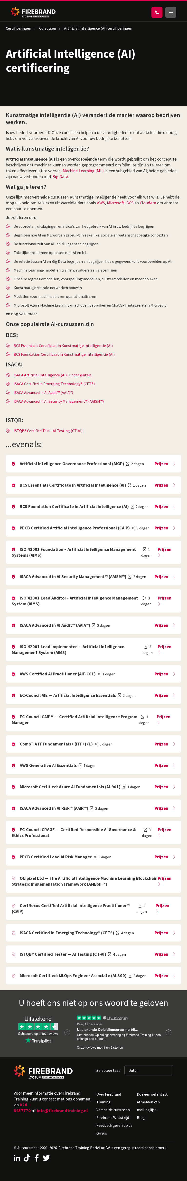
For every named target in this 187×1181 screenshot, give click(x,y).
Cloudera (148, 203)
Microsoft (115, 203)
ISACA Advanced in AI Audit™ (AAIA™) (43, 392)
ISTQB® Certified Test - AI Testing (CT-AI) (48, 430)
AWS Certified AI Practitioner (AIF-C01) (58, 674)
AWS (101, 203)
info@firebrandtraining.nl (62, 1110)
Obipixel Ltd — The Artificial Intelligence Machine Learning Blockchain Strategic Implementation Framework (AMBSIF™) (85, 881)
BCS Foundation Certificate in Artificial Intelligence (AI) (74, 506)
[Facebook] (36, 1158)
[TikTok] (27, 1158)
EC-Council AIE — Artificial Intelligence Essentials (68, 695)
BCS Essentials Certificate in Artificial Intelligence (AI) (73, 485)
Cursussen (47, 28)
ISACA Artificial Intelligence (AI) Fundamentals (53, 374)
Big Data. (60, 176)
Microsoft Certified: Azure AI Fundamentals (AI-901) (70, 787)
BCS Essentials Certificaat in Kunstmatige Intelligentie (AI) (63, 345)
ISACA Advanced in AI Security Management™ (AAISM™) (59, 401)
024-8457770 (22, 1107)
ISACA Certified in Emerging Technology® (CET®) (54, 383)
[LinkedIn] (17, 1158)
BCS (129, 203)
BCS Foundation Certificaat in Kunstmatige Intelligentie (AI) (64, 354)
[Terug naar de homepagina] (33, 12)
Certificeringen (18, 28)
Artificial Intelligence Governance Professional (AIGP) (72, 463)
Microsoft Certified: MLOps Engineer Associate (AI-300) (73, 975)
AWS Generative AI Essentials (48, 765)
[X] (46, 1158)
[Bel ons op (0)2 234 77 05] (156, 12)
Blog (141, 1117)
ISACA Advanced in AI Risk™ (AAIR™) (54, 808)
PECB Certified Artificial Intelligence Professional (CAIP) (75, 528)
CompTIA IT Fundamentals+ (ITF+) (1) (56, 744)
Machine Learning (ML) (83, 170)
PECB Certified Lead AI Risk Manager (56, 857)
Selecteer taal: (108, 1070)
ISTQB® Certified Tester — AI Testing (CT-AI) (63, 954)
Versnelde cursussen (113, 1109)
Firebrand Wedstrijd (112, 1117)
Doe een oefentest (152, 1094)
